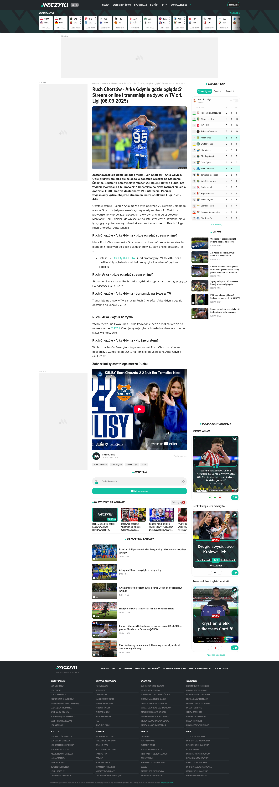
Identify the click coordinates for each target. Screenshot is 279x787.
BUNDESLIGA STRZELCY (60, 767)
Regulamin (140, 668)
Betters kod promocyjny (152, 771)
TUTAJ (115, 328)
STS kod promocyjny (195, 736)
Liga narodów (57, 725)
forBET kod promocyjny (152, 749)
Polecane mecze (103, 762)
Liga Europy (56, 690)
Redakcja (116, 668)
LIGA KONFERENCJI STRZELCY (62, 745)
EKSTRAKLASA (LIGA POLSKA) (62, 699)
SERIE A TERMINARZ (194, 712)
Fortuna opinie (148, 740)
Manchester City (103, 716)
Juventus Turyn (103, 725)
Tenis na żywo (102, 745)
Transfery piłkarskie (105, 767)
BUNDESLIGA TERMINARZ (196, 716)
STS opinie (145, 736)
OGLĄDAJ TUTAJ (125, 258)
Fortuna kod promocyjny (198, 740)
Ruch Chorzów (100, 464)
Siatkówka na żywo (105, 736)
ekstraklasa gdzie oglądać (153, 699)
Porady (99, 758)
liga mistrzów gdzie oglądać (109, 775)
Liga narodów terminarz (197, 725)
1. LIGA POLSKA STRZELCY (61, 775)
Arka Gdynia (116, 464)
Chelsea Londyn (103, 712)
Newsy (106, 5)
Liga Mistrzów (57, 686)
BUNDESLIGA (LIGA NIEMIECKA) (63, 716)
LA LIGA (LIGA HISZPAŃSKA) (61, 708)
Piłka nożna (116, 83)
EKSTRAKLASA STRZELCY (61, 749)
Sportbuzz (140, 5)
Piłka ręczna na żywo (106, 740)
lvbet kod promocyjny (196, 762)
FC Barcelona (102, 686)
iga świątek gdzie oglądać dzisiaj (156, 694)
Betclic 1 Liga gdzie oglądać (153, 712)
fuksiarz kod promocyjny (153, 762)
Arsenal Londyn (103, 708)
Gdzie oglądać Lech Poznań (153, 725)
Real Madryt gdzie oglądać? (154, 754)
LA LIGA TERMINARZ (194, 708)
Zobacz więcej (216, 224)
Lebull (144, 767)
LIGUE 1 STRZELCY (58, 771)
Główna (95, 83)
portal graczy (221, 668)
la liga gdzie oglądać (150, 690)
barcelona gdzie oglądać (152, 686)
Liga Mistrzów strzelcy (61, 736)
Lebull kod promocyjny (197, 771)
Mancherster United (105, 699)
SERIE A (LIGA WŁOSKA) (60, 712)
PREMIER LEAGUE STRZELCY (62, 754)
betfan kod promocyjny (197, 758)
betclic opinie (192, 749)
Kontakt (105, 668)
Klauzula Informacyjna (200, 668)
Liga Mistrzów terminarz (197, 686)
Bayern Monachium (104, 703)
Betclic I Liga (131, 464)
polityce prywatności (167, 782)
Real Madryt (101, 690)
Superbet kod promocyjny (198, 754)
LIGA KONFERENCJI (58, 694)
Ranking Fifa (101, 754)
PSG (97, 721)
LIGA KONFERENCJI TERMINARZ (198, 694)
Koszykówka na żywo (106, 749)
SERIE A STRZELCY (58, 762)
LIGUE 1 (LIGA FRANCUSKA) (61, 721)
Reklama (128, 668)
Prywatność (154, 668)
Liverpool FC (101, 694)
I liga (144, 464)
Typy (165, 5)
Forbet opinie (147, 758)
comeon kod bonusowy (197, 775)
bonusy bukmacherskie (151, 775)
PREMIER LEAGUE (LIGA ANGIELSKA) (65, 703)
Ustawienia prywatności (174, 668)
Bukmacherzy (179, 5)
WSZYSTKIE (235, 13)
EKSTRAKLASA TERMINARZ (197, 699)
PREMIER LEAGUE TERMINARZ (198, 703)
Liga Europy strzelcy (60, 740)
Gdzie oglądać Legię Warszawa (155, 721)
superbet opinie (148, 745)
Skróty (154, 5)
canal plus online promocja (154, 703)
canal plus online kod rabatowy (156, 708)
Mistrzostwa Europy (105, 771)
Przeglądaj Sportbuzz (216, 654)
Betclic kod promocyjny (197, 745)
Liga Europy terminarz (196, 690)
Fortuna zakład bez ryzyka (199, 767)
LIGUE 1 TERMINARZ (194, 721)
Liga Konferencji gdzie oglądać (155, 716)
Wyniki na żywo (122, 5)
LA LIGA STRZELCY (58, 758)
